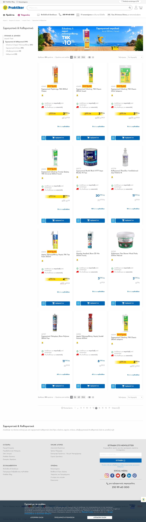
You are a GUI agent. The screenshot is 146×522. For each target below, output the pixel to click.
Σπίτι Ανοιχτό (7, 454)
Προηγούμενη (67, 408)
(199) (16, 42)
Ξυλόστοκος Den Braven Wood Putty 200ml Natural (124, 254)
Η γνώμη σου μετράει (58, 477)
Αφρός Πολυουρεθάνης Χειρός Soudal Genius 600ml (89, 337)
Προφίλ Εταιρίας (8, 448)
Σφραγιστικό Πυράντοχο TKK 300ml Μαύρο (54, 90)
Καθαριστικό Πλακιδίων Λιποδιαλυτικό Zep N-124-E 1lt (124, 172)
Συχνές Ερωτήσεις (57, 456)
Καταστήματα (55, 469)
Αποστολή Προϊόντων (58, 448)
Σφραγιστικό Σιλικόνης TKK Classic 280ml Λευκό (88, 90)
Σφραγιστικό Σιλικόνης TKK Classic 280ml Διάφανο (123, 338)
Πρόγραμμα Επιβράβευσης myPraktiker (16, 472)
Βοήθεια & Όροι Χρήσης (59, 472)
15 (102, 408)
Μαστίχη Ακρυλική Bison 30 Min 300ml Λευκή (88, 254)
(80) (19, 45)
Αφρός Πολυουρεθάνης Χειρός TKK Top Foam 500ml (55, 255)
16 (106, 408)
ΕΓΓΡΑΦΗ (119, 460)
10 (87, 408)
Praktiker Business (9, 456)
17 (109, 408)
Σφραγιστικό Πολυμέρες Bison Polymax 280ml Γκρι (55, 337)
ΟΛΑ (83, 57)
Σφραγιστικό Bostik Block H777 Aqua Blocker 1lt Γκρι (89, 172)
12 (71, 57)
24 (75, 57)
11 (90, 408)
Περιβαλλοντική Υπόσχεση (11, 451)
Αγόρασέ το (59, 138)
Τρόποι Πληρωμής (56, 451)
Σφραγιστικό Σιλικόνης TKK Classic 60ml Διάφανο (123, 90)
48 (79, 57)
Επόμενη (114, 408)
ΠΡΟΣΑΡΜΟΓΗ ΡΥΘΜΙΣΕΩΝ (64, 517)
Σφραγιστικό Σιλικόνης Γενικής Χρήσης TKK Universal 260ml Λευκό (55, 173)
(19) (11, 54)
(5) (13, 51)
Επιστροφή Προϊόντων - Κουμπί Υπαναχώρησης (66, 454)
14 (99, 408)
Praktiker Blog (10, 2)
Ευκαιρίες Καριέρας (9, 459)
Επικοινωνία (54, 480)
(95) (15, 48)
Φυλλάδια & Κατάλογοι (10, 469)
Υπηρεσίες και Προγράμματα (60, 474)
